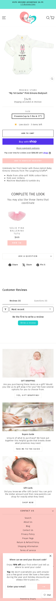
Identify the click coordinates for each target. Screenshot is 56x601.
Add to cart (17, 243)
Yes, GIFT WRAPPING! (28, 395)
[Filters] (5, 309)
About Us (28, 522)
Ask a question (28, 256)
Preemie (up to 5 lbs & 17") (28, 116)
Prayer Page (28, 538)
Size (27, 111)
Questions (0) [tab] (40, 301)
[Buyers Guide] (28, 416)
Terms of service (28, 550)
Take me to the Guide (28, 449)
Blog (28, 526)
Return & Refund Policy (28, 542)
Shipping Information (28, 546)
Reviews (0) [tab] (15, 301)
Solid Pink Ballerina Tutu (17, 231)
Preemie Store (28, 90)
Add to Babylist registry (28, 161)
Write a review (28, 322)
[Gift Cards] (28, 470)
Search (28, 518)
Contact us (27, 511)
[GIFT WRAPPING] (28, 363)
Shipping (17, 102)
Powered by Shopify (28, 599)
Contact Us (28, 530)
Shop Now (28, 503)
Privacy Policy (28, 534)
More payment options (28, 148)
